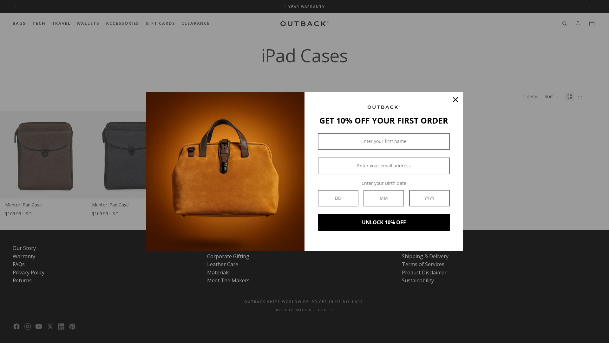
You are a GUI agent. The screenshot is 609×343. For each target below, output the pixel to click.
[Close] (455, 99)
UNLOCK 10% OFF (384, 222)
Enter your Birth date (384, 183)
